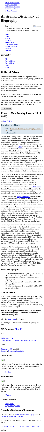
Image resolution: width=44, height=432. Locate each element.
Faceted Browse (11, 46)
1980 (10, 349)
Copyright (4, 426)
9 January (4, 349)
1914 (11, 338)
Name (7, 59)
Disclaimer (13, 426)
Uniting (8, 395)
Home (7, 34)
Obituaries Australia (12, 3)
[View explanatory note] (3, 360)
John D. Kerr (8, 121)
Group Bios (9, 42)
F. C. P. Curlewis (35, 187)
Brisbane (4, 351)
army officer (9, 404)
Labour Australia (11, 11)
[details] (18, 329)
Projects (8, 40)
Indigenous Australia (12, 7)
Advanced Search (11, 44)
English (8, 372)
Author (7, 65)
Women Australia (11, 9)
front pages (12, 319)
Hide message (6, 108)
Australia (32, 340)
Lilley (20, 147)
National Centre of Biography (25, 414)
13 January (5, 338)
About (7, 36)
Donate (8, 50)
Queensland (24, 340)
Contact (8, 38)
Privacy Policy (24, 426)
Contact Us (35, 426)
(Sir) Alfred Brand (23, 197)
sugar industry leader (12, 406)
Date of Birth (10, 61)
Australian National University (12, 416)
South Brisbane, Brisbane (10, 340)
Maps (7, 67)
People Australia (11, 5)
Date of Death (10, 63)
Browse (8, 48)
